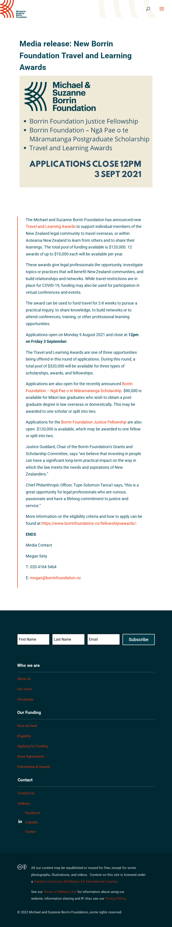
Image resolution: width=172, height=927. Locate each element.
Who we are (28, 665)
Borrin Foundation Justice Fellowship (94, 422)
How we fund (27, 726)
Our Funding (29, 712)
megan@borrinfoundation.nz (55, 577)
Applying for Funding (32, 746)
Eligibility (24, 736)
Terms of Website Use (60, 892)
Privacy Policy (115, 899)
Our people (25, 699)
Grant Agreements (30, 756)
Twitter (30, 832)
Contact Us (26, 793)
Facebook (32, 813)
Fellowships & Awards (33, 767)
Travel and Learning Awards (50, 226)
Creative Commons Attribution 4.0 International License (75, 881)
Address (24, 804)
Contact (25, 779)
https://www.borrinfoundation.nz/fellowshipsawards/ (88, 523)
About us (24, 679)
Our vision (24, 689)
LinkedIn (31, 822)
